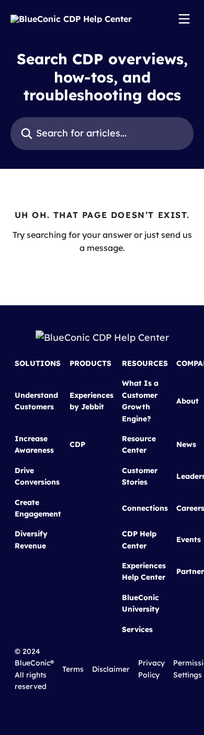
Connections (145, 508)
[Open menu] (184, 19)
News (186, 444)
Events (188, 539)
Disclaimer (111, 669)
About (187, 401)
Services (137, 629)
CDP (77, 444)
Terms (73, 669)
